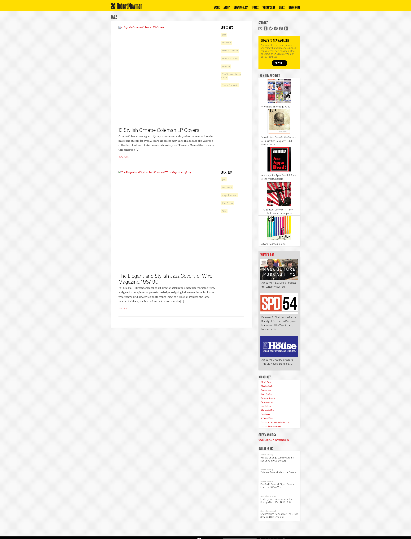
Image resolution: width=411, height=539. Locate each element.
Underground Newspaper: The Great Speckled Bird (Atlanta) (279, 515)
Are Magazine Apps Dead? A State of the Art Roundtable (278, 177)
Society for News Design (271, 426)
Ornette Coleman (230, 50)
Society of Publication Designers (275, 422)
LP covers (226, 42)
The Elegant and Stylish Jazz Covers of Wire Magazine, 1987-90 (165, 278)
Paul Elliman (227, 203)
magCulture (266, 406)
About (226, 7)
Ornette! (226, 66)
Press (255, 7)
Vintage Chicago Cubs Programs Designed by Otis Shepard (277, 459)
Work (217, 7)
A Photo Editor (267, 418)
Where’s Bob (268, 7)
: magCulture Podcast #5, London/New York (278, 284)
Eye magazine (267, 402)
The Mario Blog (267, 410)
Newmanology (241, 7)
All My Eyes (266, 382)
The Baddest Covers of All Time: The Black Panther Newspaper (277, 211)
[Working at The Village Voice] (279, 91)
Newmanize (294, 7)
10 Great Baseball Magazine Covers (278, 472)
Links (282, 7)
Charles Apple (267, 386)
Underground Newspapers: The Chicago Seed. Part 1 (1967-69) (276, 500)
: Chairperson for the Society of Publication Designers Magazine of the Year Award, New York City (279, 323)
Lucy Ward (227, 187)
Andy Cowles (266, 394)
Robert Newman (126, 8)
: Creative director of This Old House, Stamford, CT (277, 361)
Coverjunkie (266, 390)
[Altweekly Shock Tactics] (279, 228)
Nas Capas (265, 414)
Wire (224, 211)
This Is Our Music (230, 85)
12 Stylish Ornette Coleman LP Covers (158, 129)
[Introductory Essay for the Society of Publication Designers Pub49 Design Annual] (279, 121)
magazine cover (229, 195)
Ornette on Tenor (230, 58)
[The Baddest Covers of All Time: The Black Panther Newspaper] (279, 194)
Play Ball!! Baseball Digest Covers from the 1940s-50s (277, 485)
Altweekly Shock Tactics (273, 244)
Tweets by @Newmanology (273, 439)
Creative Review (268, 398)
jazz (224, 34)
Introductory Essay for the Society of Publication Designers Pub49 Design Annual (278, 140)
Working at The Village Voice (275, 106)
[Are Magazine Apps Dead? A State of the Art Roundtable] (279, 159)
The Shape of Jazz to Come (231, 76)
